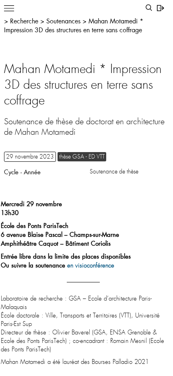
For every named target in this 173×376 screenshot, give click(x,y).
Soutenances (63, 21)
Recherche (24, 21)
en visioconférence (90, 265)
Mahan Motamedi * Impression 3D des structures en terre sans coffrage (73, 25)
